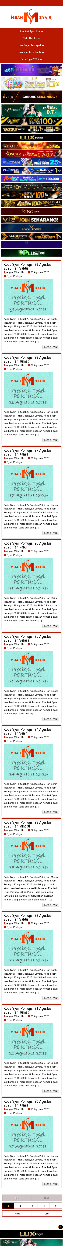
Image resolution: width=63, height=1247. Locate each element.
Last (47, 1213)
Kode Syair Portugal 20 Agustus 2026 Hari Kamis (27, 1103)
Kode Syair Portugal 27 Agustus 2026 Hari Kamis (27, 452)
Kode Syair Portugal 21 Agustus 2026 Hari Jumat (27, 1010)
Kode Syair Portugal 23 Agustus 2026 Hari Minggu (27, 824)
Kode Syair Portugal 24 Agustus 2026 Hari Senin (27, 731)
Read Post (50, 347)
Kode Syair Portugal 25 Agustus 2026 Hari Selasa (27, 638)
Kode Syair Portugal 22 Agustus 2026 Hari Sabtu (27, 917)
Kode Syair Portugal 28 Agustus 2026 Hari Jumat (27, 359)
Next (17, 1213)
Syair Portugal (14, 276)
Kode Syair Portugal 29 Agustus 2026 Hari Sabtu (27, 266)
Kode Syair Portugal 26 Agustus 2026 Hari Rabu (27, 545)
